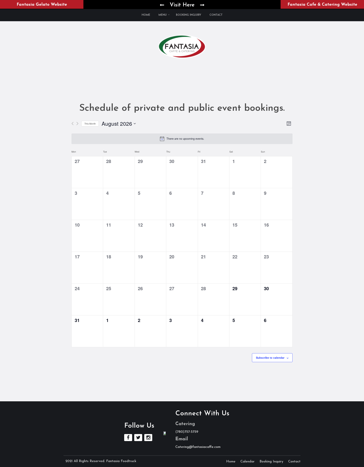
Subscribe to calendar (270, 357)
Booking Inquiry (188, 15)
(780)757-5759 (186, 432)
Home (146, 15)
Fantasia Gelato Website (42, 4)
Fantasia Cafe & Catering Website (322, 4)
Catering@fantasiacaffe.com (197, 447)
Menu (162, 15)
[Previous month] (72, 123)
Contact (216, 15)
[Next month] (77, 123)
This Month (90, 123)
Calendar (247, 461)
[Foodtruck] (182, 46)
